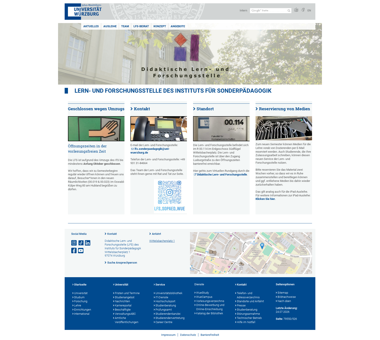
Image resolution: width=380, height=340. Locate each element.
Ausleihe (110, 26)
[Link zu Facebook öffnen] (74, 251)
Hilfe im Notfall (246, 322)
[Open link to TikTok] (81, 243)
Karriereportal (123, 305)
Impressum (168, 334)
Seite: (279, 318)
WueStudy (202, 292)
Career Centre (163, 322)
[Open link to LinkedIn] (88, 243)
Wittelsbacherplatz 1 (162, 240)
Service (160, 284)
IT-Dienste (161, 297)
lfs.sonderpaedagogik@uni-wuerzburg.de (150, 150)
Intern (243, 10)
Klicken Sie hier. (266, 199)
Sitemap (283, 292)
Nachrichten (122, 301)
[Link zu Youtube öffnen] (81, 251)
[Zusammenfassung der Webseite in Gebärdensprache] (303, 10)
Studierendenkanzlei (168, 313)
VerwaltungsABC (125, 313)
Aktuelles (91, 26)
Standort (205, 108)
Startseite (80, 284)
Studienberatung (165, 305)
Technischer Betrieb (249, 318)
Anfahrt (156, 233)
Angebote (178, 26)
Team (125, 26)
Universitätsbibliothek (168, 293)
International (82, 313)
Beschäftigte (123, 309)
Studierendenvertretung (170, 318)
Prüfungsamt (163, 309)
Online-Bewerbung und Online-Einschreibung (210, 307)
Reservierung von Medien (284, 108)
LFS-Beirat (141, 26)
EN (309, 10)
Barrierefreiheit (210, 334)
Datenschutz (188, 334)
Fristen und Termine (127, 293)
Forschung (80, 301)
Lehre (77, 305)
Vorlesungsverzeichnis (210, 301)
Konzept (159, 26)
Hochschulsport (165, 301)
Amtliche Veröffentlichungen (126, 320)
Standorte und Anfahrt (250, 301)
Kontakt (142, 108)
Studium (79, 297)
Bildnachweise (287, 296)
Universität (81, 293)
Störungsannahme (248, 313)
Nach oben (284, 301)
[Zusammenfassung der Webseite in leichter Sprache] (296, 10)
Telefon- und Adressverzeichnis (248, 295)
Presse (241, 305)
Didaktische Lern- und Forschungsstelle (222, 174)
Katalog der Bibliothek (209, 313)
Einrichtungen (82, 309)
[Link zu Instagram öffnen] (74, 243)
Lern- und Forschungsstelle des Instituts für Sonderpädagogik (173, 90)
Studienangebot (124, 297)
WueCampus (204, 296)
